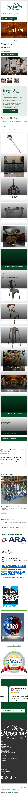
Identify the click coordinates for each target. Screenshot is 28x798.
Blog (2, 767)
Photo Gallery (4, 765)
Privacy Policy (4, 769)
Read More (4, 513)
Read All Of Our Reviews (13, 710)
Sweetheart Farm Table (14, 390)
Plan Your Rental (8, 18)
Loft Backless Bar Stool (14, 344)
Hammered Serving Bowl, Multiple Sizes (14, 243)
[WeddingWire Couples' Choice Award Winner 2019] (14, 646)
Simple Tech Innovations (13, 792)
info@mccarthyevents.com (8, 752)
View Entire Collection (10, 130)
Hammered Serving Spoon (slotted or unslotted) (14, 151)
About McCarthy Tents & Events (9, 758)
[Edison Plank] (4, 82)
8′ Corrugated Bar (14, 173)
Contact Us (4, 773)
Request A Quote (9, 54)
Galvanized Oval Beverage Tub (14, 220)
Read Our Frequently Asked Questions (11, 527)
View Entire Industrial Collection (14, 266)
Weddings (3, 760)
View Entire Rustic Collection (14, 413)
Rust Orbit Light (14, 196)
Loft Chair (14, 297)
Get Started (10, 110)
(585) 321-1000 (14, 14)
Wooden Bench (14, 367)
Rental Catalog (4, 763)
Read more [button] (5, 463)
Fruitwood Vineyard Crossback (14, 321)
